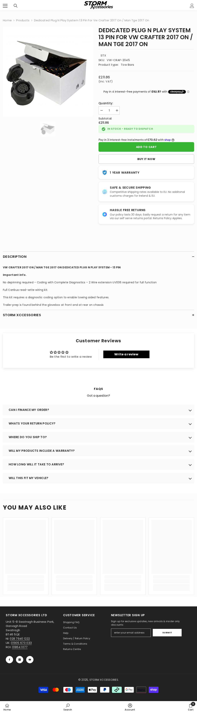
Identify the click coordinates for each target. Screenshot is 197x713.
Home (7, 20)
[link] (25, 581)
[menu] (5, 5)
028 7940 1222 (20, 639)
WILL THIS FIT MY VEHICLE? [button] (28, 478)
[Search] (15, 5)
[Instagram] (19, 659)
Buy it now (146, 159)
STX (103, 55)
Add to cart (146, 147)
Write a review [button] (126, 354)
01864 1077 (20, 647)
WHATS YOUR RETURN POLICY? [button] (32, 423)
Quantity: (105, 103)
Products (22, 20)
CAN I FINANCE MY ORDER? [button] (29, 410)
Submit (167, 632)
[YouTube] (29, 659)
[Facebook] (9, 659)
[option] (48, 72)
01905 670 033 (21, 643)
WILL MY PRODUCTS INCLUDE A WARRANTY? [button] (42, 451)
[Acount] (192, 6)
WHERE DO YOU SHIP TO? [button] (28, 437)
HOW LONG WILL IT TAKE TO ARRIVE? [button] (36, 464)
